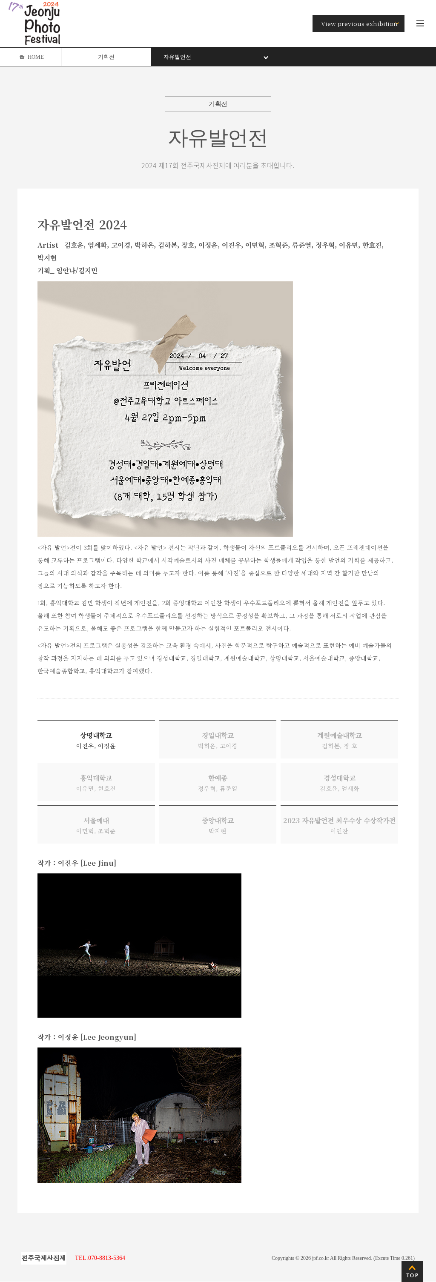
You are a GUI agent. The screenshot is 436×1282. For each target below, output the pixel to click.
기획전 (106, 57)
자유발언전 (177, 57)
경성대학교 (339, 783)
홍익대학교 (96, 783)
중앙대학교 (218, 825)
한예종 (218, 783)
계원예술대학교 (339, 740)
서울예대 (96, 825)
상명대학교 (96, 740)
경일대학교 (218, 740)
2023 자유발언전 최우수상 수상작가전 (339, 825)
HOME (36, 57)
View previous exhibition (359, 23)
